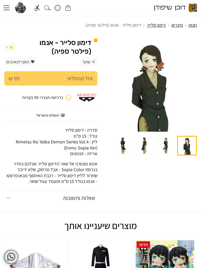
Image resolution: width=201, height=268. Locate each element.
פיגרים (177, 25)
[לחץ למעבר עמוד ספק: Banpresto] (86, 97)
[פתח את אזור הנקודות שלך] (58, 8)
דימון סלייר (156, 25)
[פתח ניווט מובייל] (7, 8)
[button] (187, 145)
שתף (86, 62)
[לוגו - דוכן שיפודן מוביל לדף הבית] (176, 8)
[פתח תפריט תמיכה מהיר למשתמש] (11, 257)
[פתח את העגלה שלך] (68, 8)
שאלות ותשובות (79, 198)
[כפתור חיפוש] (47, 8)
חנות (192, 25)
